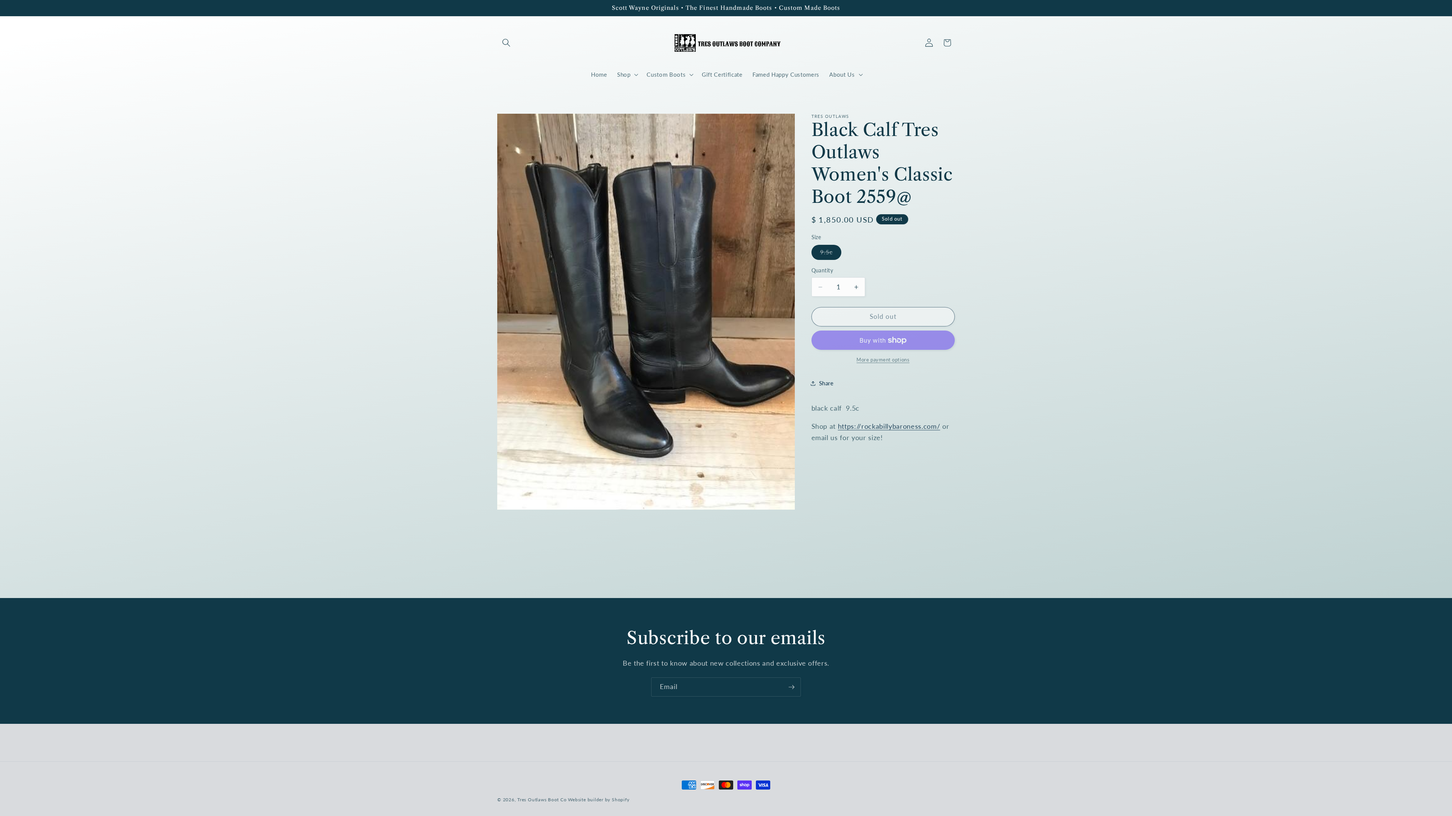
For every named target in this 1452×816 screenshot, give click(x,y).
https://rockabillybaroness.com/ (889, 426)
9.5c (830, 254)
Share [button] (826, 383)
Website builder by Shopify (598, 799)
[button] (506, 43)
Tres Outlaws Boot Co (541, 799)
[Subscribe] (791, 687)
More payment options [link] (882, 360)
